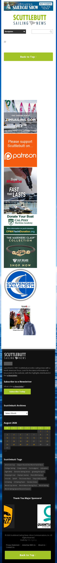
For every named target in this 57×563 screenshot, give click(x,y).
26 (20, 444)
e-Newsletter (12, 375)
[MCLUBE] (20, 200)
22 (40, 441)
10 (7, 438)
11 (14, 438)
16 (47, 438)
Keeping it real (10, 475)
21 (34, 441)
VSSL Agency (31, 540)
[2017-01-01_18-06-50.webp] (27, 516)
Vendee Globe (32, 482)
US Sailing (8, 482)
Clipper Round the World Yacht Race (30, 465)
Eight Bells (8, 472)
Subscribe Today (17, 391)
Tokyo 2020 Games (39, 478)
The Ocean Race (25, 478)
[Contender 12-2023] (20, 301)
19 (20, 441)
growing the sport (38, 472)
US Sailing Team (19, 482)
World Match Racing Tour (28, 485)
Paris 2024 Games (37, 475)
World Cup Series (11, 485)
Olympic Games (22, 475)
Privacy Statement (12, 545)
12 (20, 438)
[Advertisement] (20, 82)
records (7, 478)
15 (40, 438)
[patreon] (20, 166)
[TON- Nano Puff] (20, 335)
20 (27, 441)
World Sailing (43, 485)
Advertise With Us (28, 545)
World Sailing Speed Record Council (17, 489)
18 (14, 441)
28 (34, 444)
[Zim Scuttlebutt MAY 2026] (20, 132)
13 (27, 438)
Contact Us (10, 547)
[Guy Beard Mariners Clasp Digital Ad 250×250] (20, 267)
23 (47, 441)
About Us (41, 545)
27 (27, 444)
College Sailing (10, 468)
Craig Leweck (22, 468)
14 (34, 438)
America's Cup (10, 465)
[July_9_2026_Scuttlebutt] (20, 234)
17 (7, 441)
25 (14, 444)
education (44, 468)
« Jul (5, 451)
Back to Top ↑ (28, 56)
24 (7, 444)
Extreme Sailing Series (22, 472)
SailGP (15, 478)
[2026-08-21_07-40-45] (28, 10)
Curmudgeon (33, 468)
